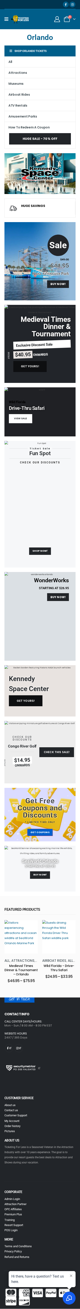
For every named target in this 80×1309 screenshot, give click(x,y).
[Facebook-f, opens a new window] (9, 1044)
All (10, 62)
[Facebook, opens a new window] (66, 4)
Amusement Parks (22, 116)
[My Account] (57, 19)
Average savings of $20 (46, 210)
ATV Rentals (17, 105)
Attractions (17, 72)
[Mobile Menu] (7, 19)
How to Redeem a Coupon (29, 127)
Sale (58, 245)
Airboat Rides (19, 94)
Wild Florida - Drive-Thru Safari (21, 968)
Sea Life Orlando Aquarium (59, 968)
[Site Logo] (20, 19)
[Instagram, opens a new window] (72, 4)
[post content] (21, 937)
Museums (16, 83)
